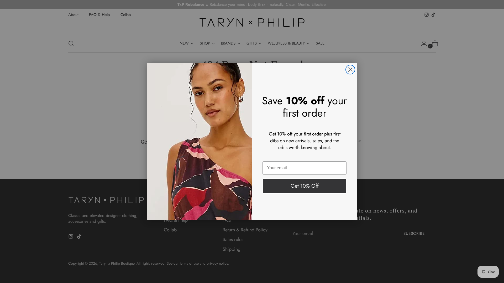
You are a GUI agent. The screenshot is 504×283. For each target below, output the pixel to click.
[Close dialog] (350, 69)
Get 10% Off (305, 186)
